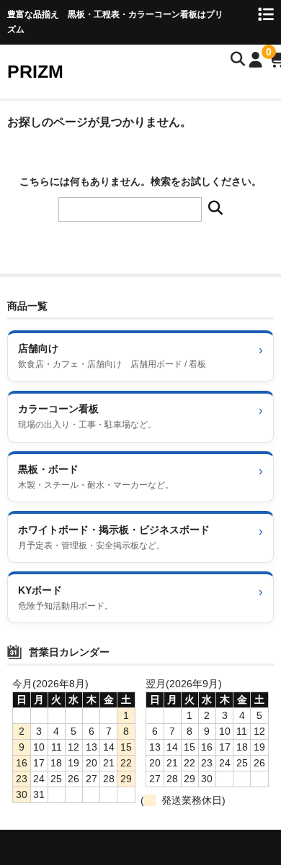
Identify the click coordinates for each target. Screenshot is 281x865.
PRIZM (35, 71)
